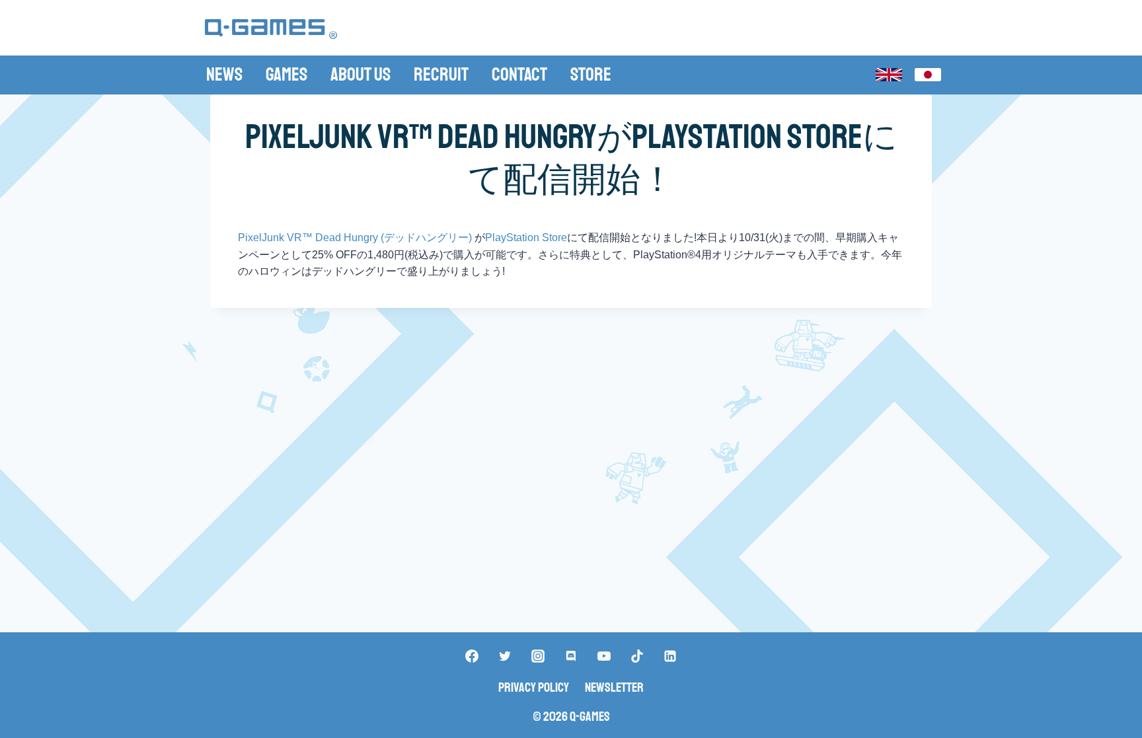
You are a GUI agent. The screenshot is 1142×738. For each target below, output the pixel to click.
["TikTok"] (637, 656)
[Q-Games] (271, 29)
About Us (360, 74)
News (224, 74)
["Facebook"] (472, 656)
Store (590, 74)
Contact (519, 74)
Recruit (441, 74)
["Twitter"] (505, 656)
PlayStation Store (526, 237)
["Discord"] (571, 656)
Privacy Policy (533, 687)
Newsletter (614, 687)
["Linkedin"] (670, 656)
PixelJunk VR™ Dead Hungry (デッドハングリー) (356, 237)
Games (286, 74)
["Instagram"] (538, 656)
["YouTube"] (604, 656)
